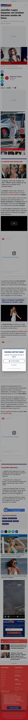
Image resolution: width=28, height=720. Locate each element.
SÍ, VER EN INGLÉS (14, 361)
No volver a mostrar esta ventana (14, 368)
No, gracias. (14, 364)
